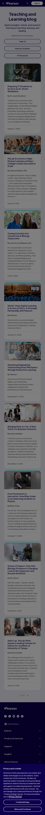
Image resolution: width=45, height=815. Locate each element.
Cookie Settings (22, 802)
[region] (22, 789)
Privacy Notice (15, 797)
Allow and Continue (22, 809)
